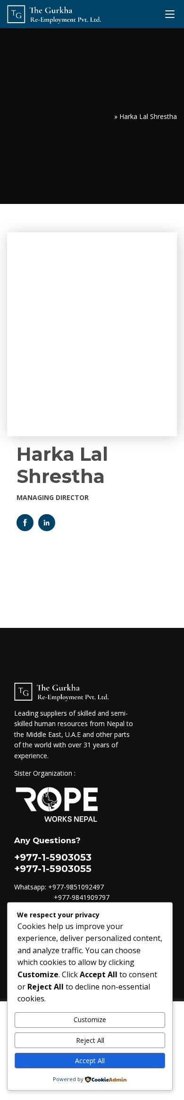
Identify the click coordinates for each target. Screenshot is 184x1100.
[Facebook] (25, 522)
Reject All (90, 1040)
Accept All (90, 1060)
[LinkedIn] (46, 522)
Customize (90, 1019)
